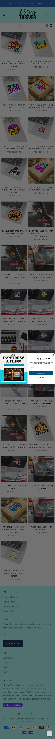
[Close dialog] (53, 354)
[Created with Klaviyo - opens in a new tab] (27, 385)
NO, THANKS (41, 377)
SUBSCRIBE (41, 373)
